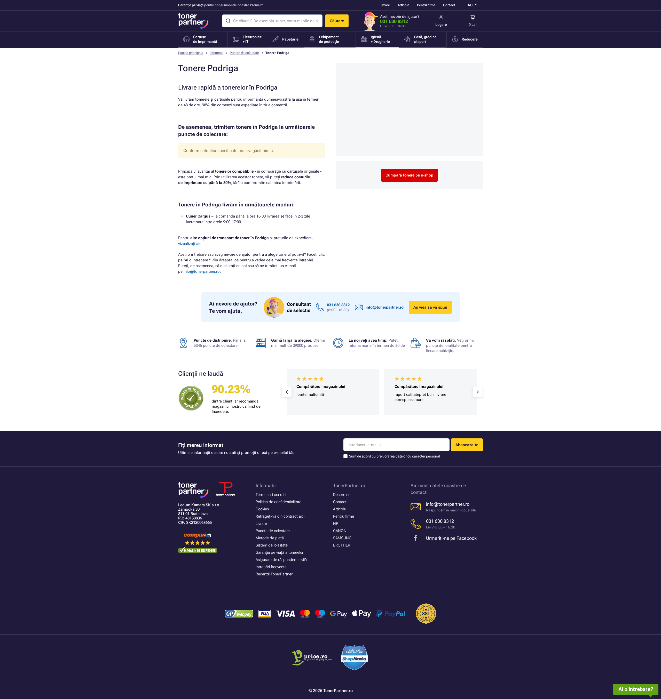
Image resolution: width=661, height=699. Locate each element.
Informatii (216, 53)
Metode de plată (270, 538)
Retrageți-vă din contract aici (280, 516)
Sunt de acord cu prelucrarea (394, 456)
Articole (403, 5)
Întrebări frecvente (271, 567)
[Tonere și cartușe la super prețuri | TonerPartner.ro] (193, 21)
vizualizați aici (190, 243)
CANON (340, 530)
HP (335, 523)
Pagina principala (190, 53)
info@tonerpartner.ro (202, 271)
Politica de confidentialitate (278, 502)
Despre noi (342, 494)
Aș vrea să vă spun (430, 307)
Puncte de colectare (244, 53)
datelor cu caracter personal (418, 456)
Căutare (337, 21)
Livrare (385, 5)
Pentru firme (426, 5)
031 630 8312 (394, 21)
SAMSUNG (342, 538)
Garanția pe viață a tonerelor (279, 552)
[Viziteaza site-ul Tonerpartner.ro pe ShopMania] (354, 658)
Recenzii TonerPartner (274, 574)
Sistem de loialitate (272, 545)
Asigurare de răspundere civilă (281, 559)
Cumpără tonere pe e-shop (409, 175)
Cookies (262, 509)
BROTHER (341, 545)
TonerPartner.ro (349, 485)
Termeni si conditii (271, 494)
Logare (441, 24)
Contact (449, 5)
